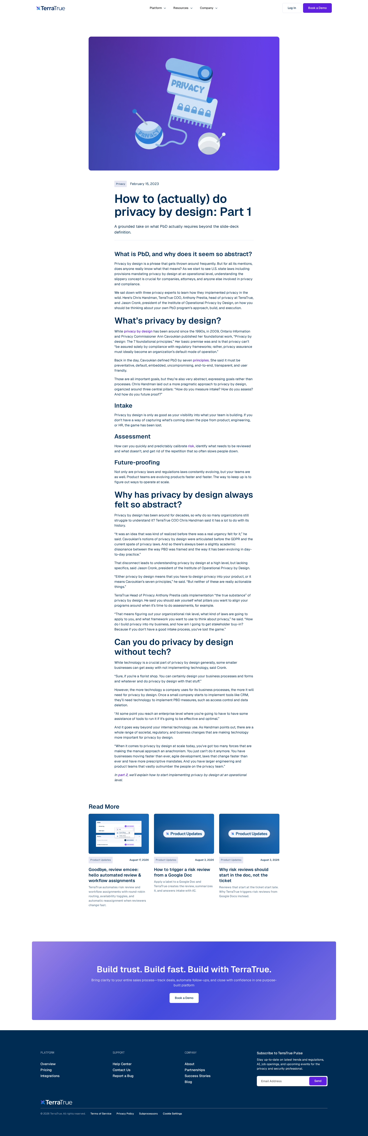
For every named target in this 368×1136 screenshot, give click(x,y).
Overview (48, 1064)
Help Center (122, 1064)
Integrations (50, 1076)
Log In (292, 8)
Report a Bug (123, 1076)
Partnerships (195, 1070)
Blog (188, 1082)
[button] (158, 8)
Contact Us (122, 1070)
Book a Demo (317, 8)
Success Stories (198, 1076)
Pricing (46, 1070)
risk (191, 446)
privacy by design (138, 331)
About (189, 1064)
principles (200, 360)
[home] (50, 8)
